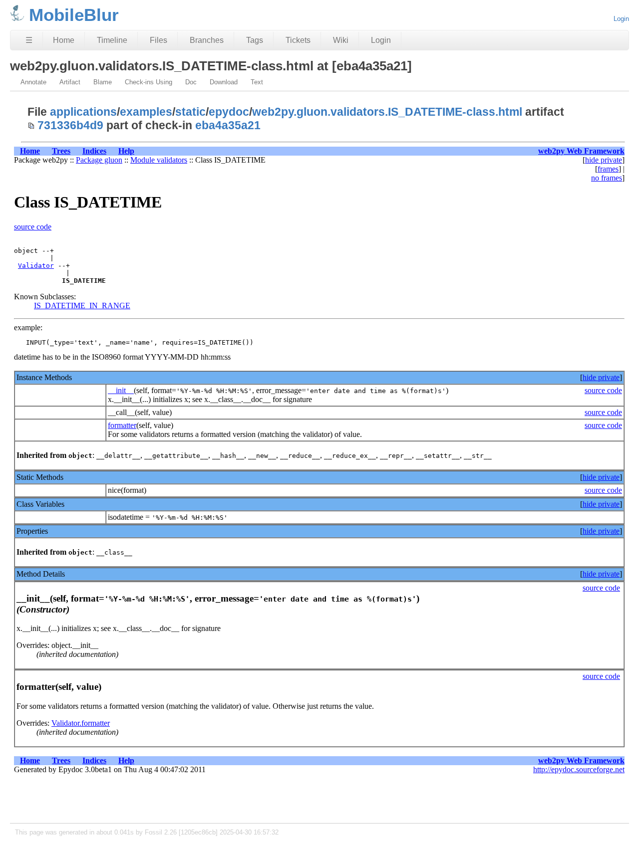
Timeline (112, 40)
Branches (207, 40)
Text (257, 82)
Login (621, 18)
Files (158, 40)
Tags (254, 40)
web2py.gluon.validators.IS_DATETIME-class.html (387, 111)
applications (83, 111)
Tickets (298, 40)
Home (63, 40)
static (190, 111)
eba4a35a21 (228, 125)
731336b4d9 (70, 125)
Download (224, 82)
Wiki (340, 40)
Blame (102, 82)
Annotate (33, 82)
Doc (191, 82)
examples (146, 111)
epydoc (229, 111)
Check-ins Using (148, 82)
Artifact (69, 82)
